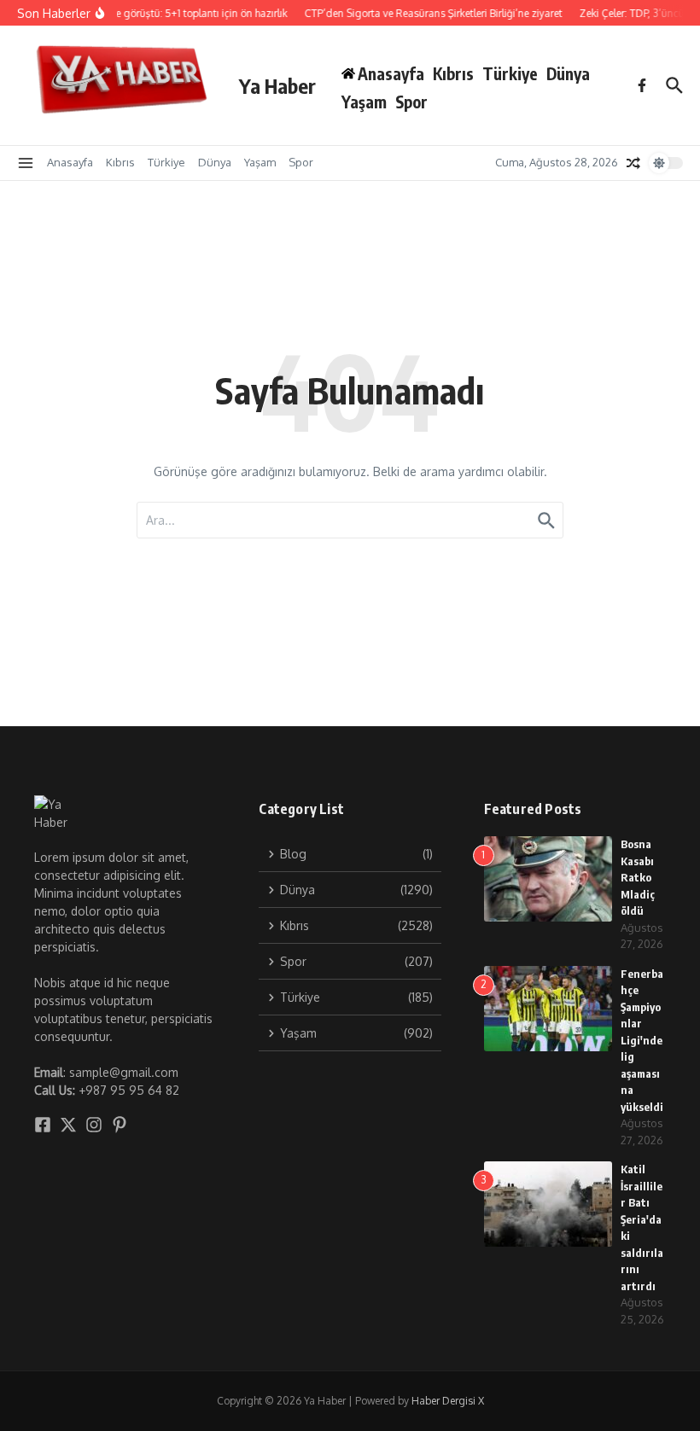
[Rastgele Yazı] (633, 163)
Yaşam (364, 101)
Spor (411, 101)
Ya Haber (277, 85)
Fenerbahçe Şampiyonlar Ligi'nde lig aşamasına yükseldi (642, 1040)
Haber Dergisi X (447, 1400)
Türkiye (510, 73)
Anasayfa (70, 162)
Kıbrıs (453, 73)
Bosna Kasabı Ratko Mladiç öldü (638, 877)
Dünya (568, 73)
